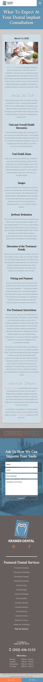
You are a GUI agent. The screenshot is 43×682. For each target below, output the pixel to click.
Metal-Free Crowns (21, 620)
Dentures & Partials (21, 594)
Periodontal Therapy (21, 577)
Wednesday (13, 664)
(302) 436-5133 (24, 650)
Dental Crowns (21, 585)
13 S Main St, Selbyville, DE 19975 (21, 643)
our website (20, 415)
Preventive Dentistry (22, 568)
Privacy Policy (34, 674)
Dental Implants (21, 598)
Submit (21, 498)
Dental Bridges (21, 590)
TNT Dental (29, 676)
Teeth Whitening (21, 611)
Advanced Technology (21, 624)
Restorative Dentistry (21, 581)
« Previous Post (13, 433)
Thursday (12, 666)
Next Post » (31, 433)
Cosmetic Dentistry (21, 603)
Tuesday (12, 662)
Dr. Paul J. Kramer (11, 388)
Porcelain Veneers (21, 607)
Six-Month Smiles (21, 616)
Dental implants (11, 67)
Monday (12, 659)
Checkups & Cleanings (21, 572)
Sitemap (27, 674)
